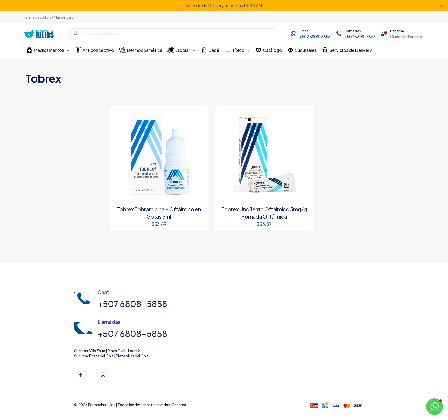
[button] (434, 406)
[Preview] (198, 126)
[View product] (198, 115)
